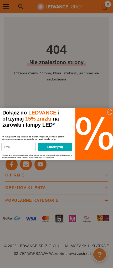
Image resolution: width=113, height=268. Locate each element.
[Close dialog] (109, 111)
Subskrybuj (55, 147)
